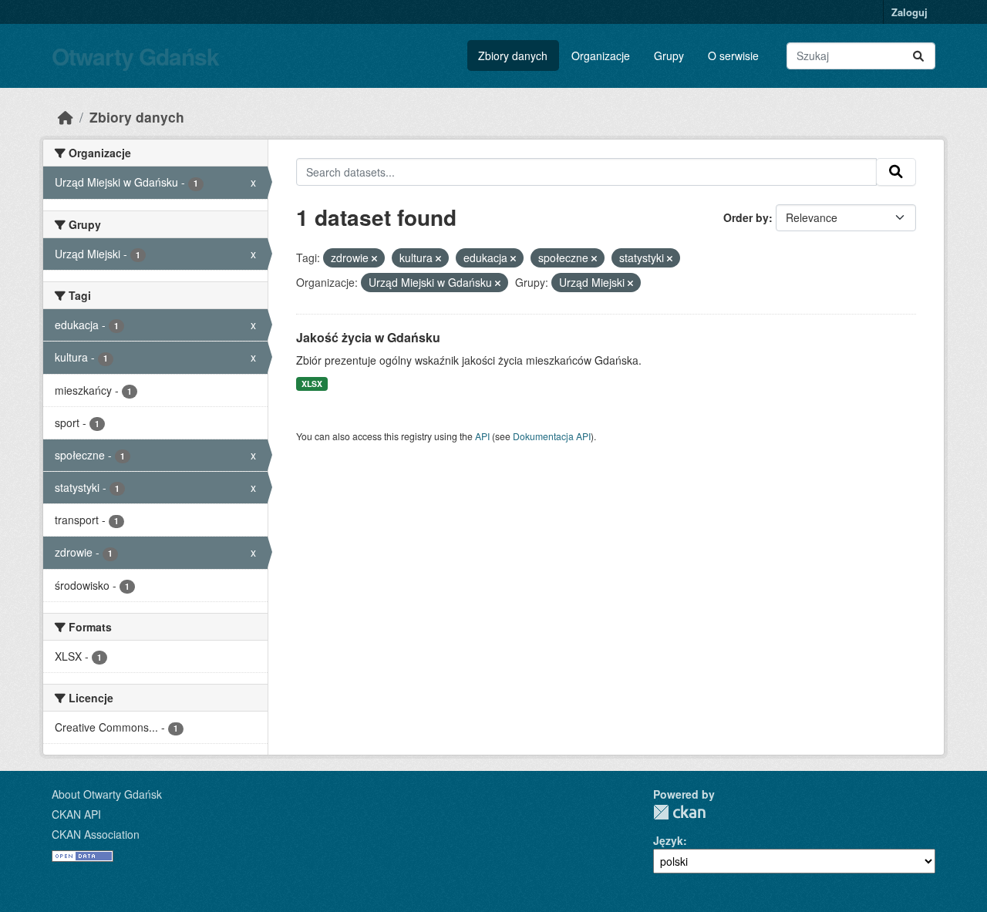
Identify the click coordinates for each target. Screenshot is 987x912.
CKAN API (76, 814)
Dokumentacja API (552, 436)
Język (668, 840)
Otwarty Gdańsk (135, 55)
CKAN (679, 812)
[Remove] (374, 258)
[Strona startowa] (65, 116)
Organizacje (600, 55)
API (482, 436)
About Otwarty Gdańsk (107, 794)
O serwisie (733, 55)
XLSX (311, 383)
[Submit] (918, 55)
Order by (746, 217)
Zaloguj (909, 12)
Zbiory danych (512, 55)
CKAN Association (96, 834)
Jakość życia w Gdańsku (368, 337)
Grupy (669, 55)
